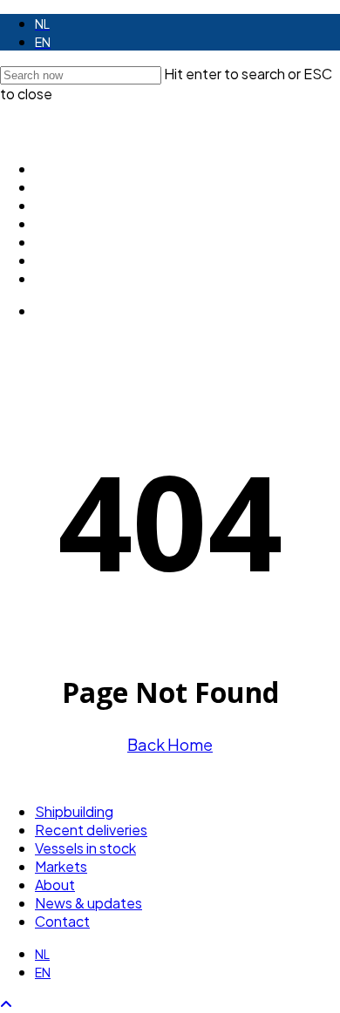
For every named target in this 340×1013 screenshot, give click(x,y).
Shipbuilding (74, 811)
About (55, 884)
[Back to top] (6, 1004)
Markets (61, 866)
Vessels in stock (85, 848)
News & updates (88, 903)
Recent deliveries (91, 830)
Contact (62, 921)
